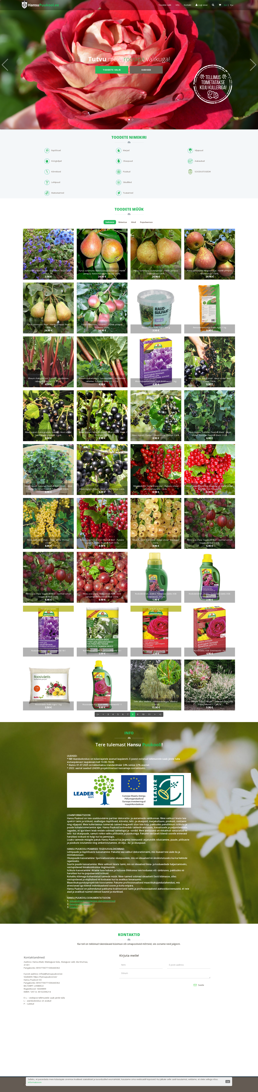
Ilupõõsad (56, 150)
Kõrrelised (56, 171)
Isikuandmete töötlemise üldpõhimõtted (92, 901)
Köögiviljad (56, 161)
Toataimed (128, 192)
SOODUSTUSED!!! (203, 171)
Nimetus (122, 222)
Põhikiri (74, 907)
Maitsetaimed (57, 192)
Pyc (231, 5)
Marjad (126, 150)
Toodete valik (165, 5)
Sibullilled (127, 182)
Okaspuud (128, 161)
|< (98, 714)
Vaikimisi (109, 222)
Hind (133, 222)
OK (227, 1081)
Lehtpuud (55, 182)
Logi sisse (203, 5)
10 (143, 714)
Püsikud (126, 171)
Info (177, 5)
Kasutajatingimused (81, 904)
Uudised (146, 69)
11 (149, 714)
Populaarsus (146, 222)
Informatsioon (35, 1082)
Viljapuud (199, 150)
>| (160, 714)
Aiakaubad (200, 161)
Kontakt (187, 5)
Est (225, 5)
